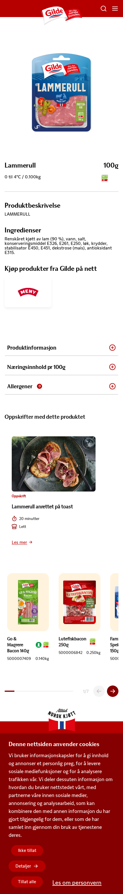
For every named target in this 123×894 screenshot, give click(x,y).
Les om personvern (77, 882)
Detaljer (23, 866)
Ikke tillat (27, 850)
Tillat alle (27, 882)
